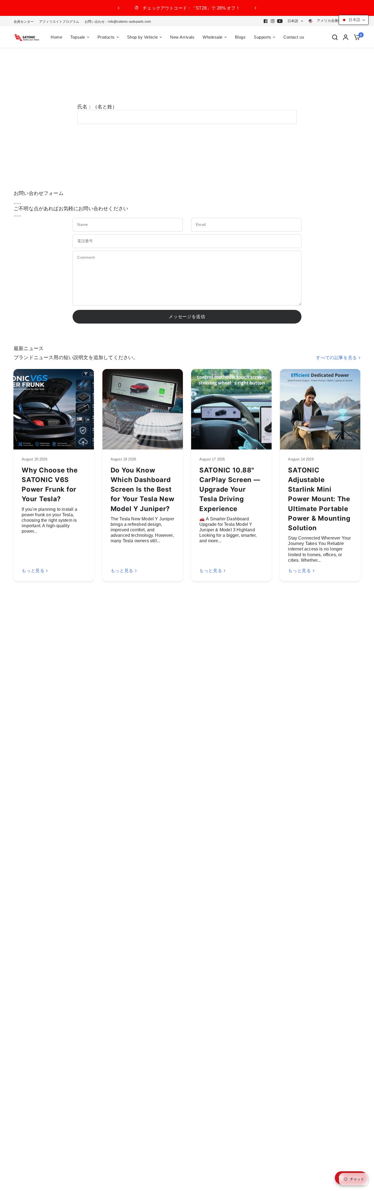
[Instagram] (272, 21)
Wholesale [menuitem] (213, 37)
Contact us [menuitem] (293, 37)
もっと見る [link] (33, 571)
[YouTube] (279, 21)
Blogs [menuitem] (240, 37)
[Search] (334, 37)
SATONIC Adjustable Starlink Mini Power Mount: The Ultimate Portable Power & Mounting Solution (319, 499)
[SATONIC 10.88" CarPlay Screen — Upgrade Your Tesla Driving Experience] (231, 409)
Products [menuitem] (106, 37)
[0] (355, 37)
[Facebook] (265, 21)
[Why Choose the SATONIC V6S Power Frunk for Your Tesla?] (53, 409)
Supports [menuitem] (262, 37)
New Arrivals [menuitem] (182, 37)
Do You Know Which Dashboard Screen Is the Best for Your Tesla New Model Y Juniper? (142, 489)
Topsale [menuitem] (77, 37)
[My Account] (345, 37)
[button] (353, 20)
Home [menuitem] (56, 37)
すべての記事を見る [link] (336, 358)
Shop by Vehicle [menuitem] (142, 37)
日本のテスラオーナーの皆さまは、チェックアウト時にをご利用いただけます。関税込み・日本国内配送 (187, 8)
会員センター (24, 22)
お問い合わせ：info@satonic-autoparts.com (118, 22)
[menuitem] (25, 21)
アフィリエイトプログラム (59, 22)
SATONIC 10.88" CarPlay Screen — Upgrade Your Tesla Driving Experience (229, 489)
